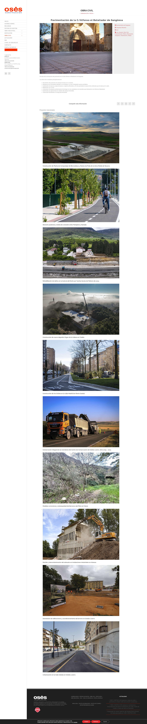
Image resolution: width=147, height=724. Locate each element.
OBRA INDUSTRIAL (75, 698)
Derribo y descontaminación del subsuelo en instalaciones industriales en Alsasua (69, 562)
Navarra (121, 32)
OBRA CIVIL (92, 696)
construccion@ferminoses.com (12, 68)
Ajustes (105, 721)
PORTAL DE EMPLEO (98, 698)
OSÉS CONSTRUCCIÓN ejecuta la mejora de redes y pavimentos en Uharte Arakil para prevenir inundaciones (123, 701)
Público (125, 34)
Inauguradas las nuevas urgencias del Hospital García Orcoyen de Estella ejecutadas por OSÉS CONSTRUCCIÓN (123, 712)
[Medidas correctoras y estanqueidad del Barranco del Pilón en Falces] (81, 453)
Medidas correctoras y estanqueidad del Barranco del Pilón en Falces (65, 506)
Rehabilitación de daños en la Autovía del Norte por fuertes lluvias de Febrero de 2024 (71, 281)
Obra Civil (126, 32)
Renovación (130, 34)
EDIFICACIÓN (99, 696)
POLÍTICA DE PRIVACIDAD (84, 703)
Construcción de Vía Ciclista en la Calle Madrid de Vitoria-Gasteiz (64, 393)
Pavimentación (118, 34)
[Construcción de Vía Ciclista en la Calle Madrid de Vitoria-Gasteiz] (81, 340)
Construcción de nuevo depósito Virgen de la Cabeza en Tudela (63, 337)
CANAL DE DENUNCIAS (88, 698)
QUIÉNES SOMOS (75, 696)
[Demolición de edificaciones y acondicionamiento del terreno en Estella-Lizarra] (81, 565)
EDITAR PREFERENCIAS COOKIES (87, 705)
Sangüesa (117, 35)
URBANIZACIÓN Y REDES (87, 13)
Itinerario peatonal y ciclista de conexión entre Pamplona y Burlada (64, 225)
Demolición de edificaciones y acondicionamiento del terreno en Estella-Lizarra (69, 618)
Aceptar (86, 721)
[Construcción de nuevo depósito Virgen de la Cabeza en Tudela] (81, 284)
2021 (117, 32)
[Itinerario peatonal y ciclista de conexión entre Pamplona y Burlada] (81, 169)
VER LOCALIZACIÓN (9, 60)
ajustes (75, 722)
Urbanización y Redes (125, 35)
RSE (81, 698)
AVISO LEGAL (75, 703)
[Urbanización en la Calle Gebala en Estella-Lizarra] (81, 622)
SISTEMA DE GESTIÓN (84, 696)
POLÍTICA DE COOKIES (96, 703)
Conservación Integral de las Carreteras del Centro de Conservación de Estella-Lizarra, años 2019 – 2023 (77, 450)
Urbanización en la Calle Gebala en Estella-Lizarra (59, 675)
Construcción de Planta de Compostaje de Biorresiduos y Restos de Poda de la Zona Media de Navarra (76, 166)
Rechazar (95, 721)
